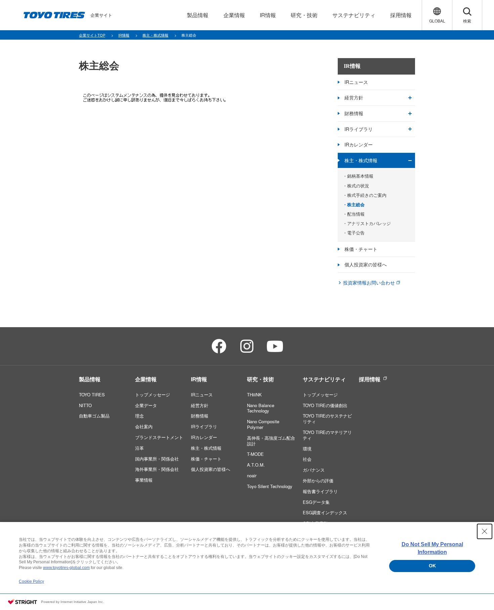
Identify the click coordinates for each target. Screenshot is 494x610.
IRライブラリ (358, 129)
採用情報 (369, 379)
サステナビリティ (324, 379)
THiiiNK (254, 394)
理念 (139, 415)
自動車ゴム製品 (94, 415)
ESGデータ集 (316, 502)
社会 (307, 459)
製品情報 (89, 379)
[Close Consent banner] (484, 531)
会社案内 (144, 426)
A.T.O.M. (256, 465)
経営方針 (353, 97)
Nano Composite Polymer (263, 424)
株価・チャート (360, 249)
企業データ (146, 405)
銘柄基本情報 (360, 176)
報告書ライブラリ (320, 491)
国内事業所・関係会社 (157, 458)
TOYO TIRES (92, 394)
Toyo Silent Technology (269, 486)
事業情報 (144, 480)
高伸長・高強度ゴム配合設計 (271, 441)
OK (432, 565)
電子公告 (356, 233)
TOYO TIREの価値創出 (325, 405)
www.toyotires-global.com (66, 567)
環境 (307, 448)
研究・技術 (260, 379)
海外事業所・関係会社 (157, 469)
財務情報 (353, 113)
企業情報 (146, 379)
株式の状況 (358, 186)
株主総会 (356, 205)
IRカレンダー (358, 144)
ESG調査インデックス (325, 512)
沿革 (139, 448)
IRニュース (356, 82)
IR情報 (352, 66)
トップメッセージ (152, 394)
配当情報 (356, 214)
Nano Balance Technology (260, 408)
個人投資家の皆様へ (365, 264)
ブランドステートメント (159, 437)
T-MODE (255, 454)
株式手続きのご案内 (366, 195)
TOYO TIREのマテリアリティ (327, 435)
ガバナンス (314, 470)
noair (251, 475)
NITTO (85, 405)
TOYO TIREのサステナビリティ (327, 418)
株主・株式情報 (360, 160)
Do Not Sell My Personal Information (432, 548)
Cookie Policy (31, 581)
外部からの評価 (318, 480)
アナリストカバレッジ (369, 223)
